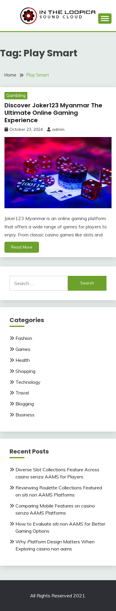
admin (58, 129)
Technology (27, 382)
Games (22, 349)
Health (22, 360)
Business (25, 415)
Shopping (25, 371)
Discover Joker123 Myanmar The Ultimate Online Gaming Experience (53, 112)
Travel (22, 393)
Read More (21, 247)
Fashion (23, 338)
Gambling (16, 95)
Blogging (24, 404)
